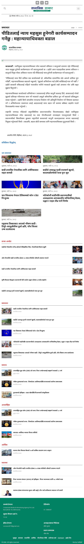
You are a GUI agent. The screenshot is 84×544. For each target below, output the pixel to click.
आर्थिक (33, 538)
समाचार (20, 538)
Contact (61, 538)
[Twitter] (42, 2)
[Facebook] (37, 2)
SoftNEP (79, 542)
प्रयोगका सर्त (52, 538)
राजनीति (27, 538)
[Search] (5, 8)
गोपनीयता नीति (42, 538)
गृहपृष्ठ (72, 28)
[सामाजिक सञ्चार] (4, 48)
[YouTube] (46, 2)
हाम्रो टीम (68, 538)
